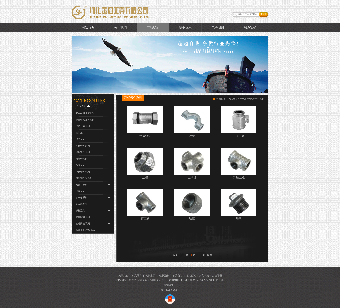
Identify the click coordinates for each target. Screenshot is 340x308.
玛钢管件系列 (83, 152)
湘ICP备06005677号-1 (202, 280)
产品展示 (153, 27)
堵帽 (192, 218)
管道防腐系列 (83, 223)
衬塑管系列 (81, 158)
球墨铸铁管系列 (84, 178)
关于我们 (120, 27)
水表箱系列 (81, 197)
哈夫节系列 (81, 184)
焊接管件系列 (83, 171)
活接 (145, 177)
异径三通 (239, 177)
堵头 (239, 218)
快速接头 (145, 136)
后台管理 (217, 275)
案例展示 (185, 27)
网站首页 (88, 27)
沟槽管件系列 (83, 145)
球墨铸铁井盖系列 (85, 119)
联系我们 (250, 27)
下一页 (201, 254)
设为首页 (191, 275)
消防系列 (80, 139)
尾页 (210, 254)
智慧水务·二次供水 (85, 230)
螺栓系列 (80, 210)
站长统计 (220, 280)
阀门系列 (80, 132)
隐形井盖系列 (83, 126)
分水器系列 (81, 204)
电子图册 (218, 27)
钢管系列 (80, 165)
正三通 (145, 218)
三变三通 (239, 136)
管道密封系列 (83, 217)
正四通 (192, 177)
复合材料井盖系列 (85, 113)
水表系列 (80, 191)
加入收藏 (204, 275)
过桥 (192, 136)
